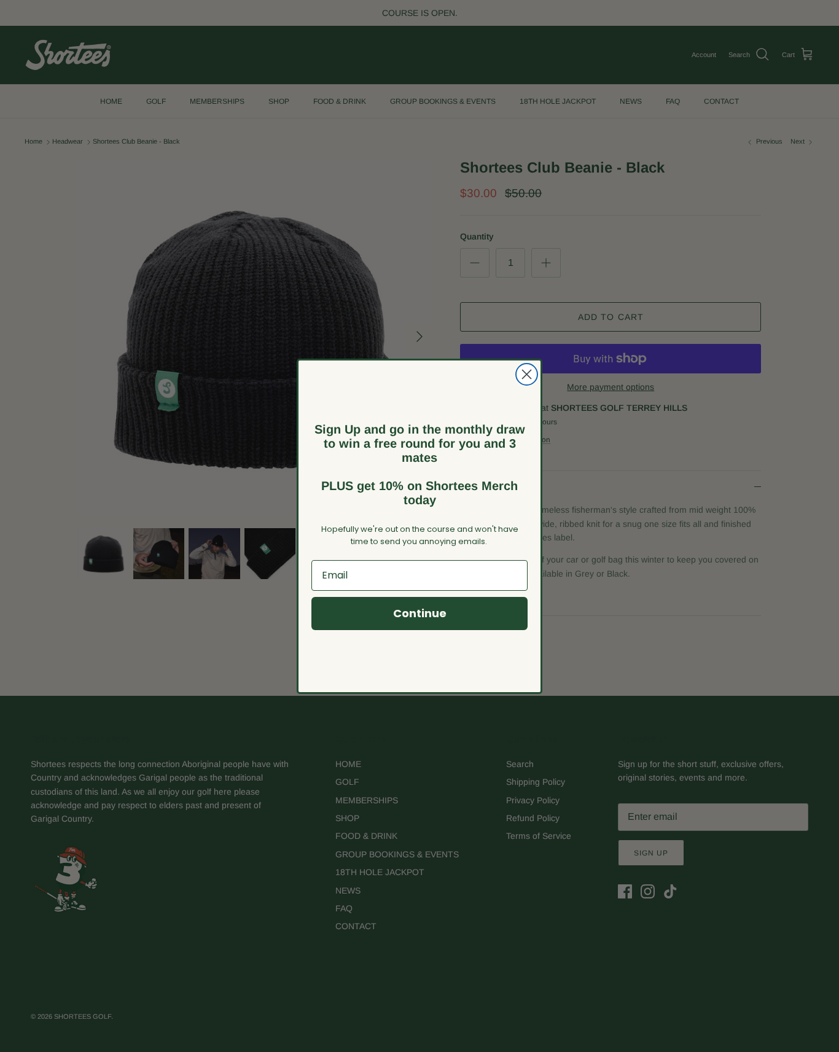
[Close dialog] (526, 374)
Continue (420, 613)
